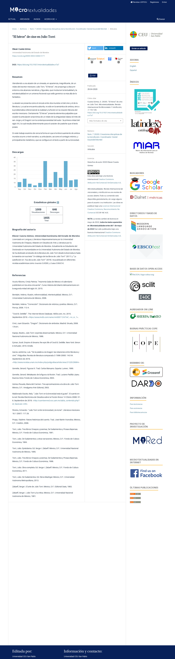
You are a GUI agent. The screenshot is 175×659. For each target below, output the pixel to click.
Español (133, 70)
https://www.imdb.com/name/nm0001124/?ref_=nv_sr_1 (53, 317)
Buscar (162, 19)
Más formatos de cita (98, 121)
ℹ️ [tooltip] (58, 202)
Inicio (14, 29)
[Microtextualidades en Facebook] (146, 473)
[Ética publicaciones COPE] (146, 343)
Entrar (164, 2)
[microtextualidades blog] (146, 441)
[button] (95, 48)
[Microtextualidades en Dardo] (146, 383)
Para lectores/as (136, 404)
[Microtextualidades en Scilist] (142, 285)
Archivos (24, 19)
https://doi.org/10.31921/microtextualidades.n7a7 (38, 64)
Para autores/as (136, 408)
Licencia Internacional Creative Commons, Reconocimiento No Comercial (104, 209)
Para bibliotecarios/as (138, 412)
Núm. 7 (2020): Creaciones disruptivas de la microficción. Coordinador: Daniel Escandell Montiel (68, 29)
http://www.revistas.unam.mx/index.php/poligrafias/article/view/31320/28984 (45, 362)
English (133, 66)
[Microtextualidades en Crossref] (146, 372)
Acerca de (49, 19)
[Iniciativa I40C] (146, 297)
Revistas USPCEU (140, 2)
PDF (94, 75)
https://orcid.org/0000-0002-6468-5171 (28, 56)
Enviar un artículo (139, 48)
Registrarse (154, 2)
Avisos (37, 19)
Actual (12, 19)
